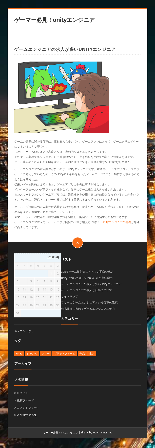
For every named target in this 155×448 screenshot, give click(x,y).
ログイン (22, 393)
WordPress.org (26, 415)
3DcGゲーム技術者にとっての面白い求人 (87, 271)
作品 (82, 353)
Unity (19, 353)
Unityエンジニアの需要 (116, 222)
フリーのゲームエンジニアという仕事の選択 (89, 302)
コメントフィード (28, 408)
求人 (91, 353)
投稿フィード (25, 400)
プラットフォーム (64, 353)
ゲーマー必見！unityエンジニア (54, 19)
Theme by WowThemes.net (96, 432)
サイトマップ (69, 296)
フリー (46, 353)
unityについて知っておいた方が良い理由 (87, 278)
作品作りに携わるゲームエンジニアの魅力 (88, 309)
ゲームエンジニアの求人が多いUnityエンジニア (91, 284)
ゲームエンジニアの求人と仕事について (86, 290)
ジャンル (32, 353)
